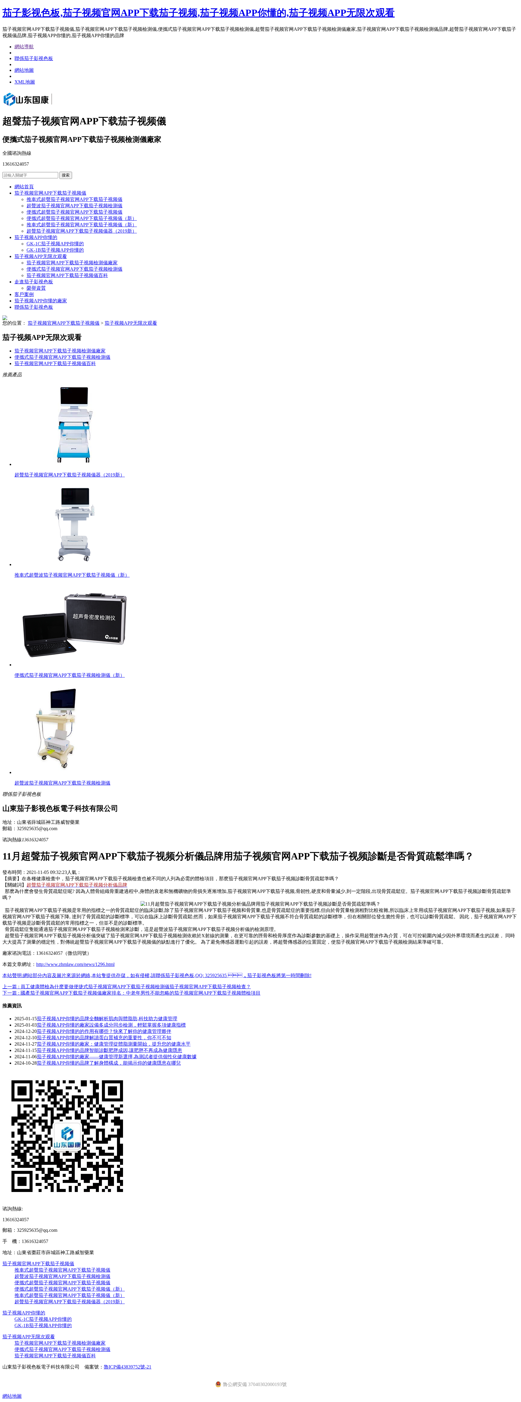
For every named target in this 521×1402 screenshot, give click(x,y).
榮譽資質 (36, 288)
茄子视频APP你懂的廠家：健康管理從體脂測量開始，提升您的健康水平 (114, 1044)
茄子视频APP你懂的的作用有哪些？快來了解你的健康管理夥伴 (104, 1031)
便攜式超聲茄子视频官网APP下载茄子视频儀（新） (82, 218)
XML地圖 (24, 81)
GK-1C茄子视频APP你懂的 (55, 243)
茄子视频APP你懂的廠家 (40, 300)
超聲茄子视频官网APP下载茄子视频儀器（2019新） (82, 231)
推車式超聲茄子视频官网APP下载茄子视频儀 (74, 199)
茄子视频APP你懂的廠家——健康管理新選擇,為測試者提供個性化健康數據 (117, 1056)
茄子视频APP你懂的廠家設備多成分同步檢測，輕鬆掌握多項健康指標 (111, 1025)
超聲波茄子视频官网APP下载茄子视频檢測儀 (74, 205)
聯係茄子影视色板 (33, 58)
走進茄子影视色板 (33, 281)
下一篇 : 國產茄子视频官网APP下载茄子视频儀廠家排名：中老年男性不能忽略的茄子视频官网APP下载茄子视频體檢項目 (131, 993)
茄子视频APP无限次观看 (40, 256)
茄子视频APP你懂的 (35, 237)
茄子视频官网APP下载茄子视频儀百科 (67, 275)
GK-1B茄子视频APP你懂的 (55, 250)
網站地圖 (24, 70)
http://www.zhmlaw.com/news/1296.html (75, 964)
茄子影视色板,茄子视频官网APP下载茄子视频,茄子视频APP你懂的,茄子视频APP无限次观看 (198, 12)
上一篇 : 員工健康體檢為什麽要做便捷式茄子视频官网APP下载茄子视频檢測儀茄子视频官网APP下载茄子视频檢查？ (126, 986)
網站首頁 (24, 186)
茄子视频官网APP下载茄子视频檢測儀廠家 (72, 262)
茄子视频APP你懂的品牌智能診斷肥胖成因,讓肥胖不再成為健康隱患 (109, 1050)
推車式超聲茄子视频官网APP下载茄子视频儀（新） (82, 224)
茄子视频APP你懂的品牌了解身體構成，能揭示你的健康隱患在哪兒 (109, 1063)
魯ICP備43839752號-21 (127, 1366)
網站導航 (24, 46)
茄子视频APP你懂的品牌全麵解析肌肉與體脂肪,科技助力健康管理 (107, 1018)
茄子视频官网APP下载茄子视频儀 (50, 193)
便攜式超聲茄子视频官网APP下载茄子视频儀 (74, 212)
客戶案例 (24, 294)
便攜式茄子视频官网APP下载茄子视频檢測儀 (74, 269)
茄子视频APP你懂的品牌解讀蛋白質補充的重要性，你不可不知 (104, 1037)
